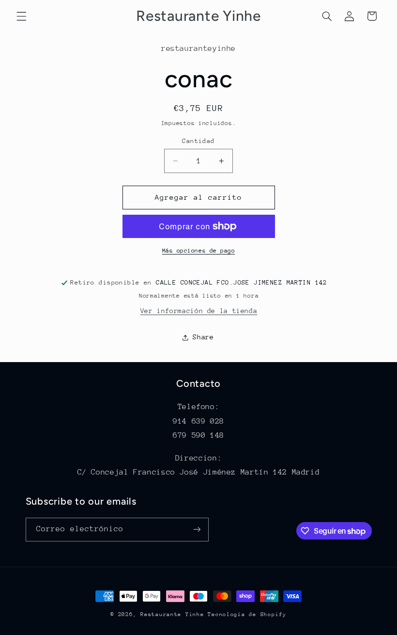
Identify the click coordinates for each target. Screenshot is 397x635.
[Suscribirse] (196, 529)
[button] (21, 16)
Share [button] (203, 337)
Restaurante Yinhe (172, 614)
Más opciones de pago (198, 250)
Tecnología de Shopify (247, 614)
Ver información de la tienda (199, 311)
